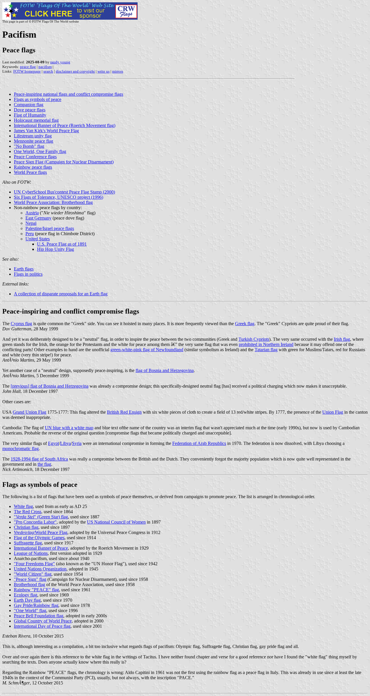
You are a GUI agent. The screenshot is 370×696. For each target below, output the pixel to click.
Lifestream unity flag (33, 135)
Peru (29, 233)
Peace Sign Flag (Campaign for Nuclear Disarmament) (64, 161)
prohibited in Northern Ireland (266, 344)
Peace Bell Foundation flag (38, 615)
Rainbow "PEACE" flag (36, 589)
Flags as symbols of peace (37, 99)
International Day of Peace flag (42, 626)
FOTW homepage (27, 71)
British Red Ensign (124, 412)
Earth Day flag (27, 600)
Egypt (53, 443)
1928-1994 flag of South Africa (39, 458)
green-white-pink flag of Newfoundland (146, 349)
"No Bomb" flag (29, 146)
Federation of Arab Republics (199, 443)
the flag (44, 464)
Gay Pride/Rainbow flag (36, 605)
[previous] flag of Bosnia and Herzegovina (49, 386)
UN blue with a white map (69, 427)
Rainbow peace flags (33, 167)
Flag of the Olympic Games (39, 537)
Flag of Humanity (30, 115)
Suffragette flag (28, 542)
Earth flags (24, 268)
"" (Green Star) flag (41, 516)
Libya (65, 443)
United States (37, 238)
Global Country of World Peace (43, 620)
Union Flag (332, 412)
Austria (32, 212)
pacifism (45, 67)
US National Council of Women (116, 522)
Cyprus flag (21, 323)
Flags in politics (28, 274)
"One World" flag (30, 610)
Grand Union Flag (29, 412)
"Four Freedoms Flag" (34, 563)
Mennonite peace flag (33, 141)
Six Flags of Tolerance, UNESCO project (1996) (58, 197)
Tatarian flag (266, 349)
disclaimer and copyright (75, 71)
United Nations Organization (40, 568)
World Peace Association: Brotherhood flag (53, 202)
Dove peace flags (29, 109)
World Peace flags (30, 172)
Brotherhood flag (29, 584)
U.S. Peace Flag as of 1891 (62, 244)
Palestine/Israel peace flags (49, 228)
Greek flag (244, 323)
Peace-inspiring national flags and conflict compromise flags (68, 94)
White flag (23, 506)
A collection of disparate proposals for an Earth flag (61, 293)
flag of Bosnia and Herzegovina (165, 370)
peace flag (28, 67)
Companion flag (28, 104)
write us (103, 71)
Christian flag (26, 527)
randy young (60, 62)
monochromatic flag (20, 448)
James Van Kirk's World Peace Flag (46, 130)
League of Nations (31, 553)
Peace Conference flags (35, 156)
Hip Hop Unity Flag (55, 249)
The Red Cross (27, 511)
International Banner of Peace (41, 548)
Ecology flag (25, 594)
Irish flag (342, 339)
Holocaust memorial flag (36, 120)
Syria (77, 443)
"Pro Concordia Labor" (35, 522)
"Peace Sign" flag (30, 579)
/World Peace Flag (40, 532)
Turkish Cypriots (253, 339)
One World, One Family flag (40, 151)
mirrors (117, 71)
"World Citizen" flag (32, 574)
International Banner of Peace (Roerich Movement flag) (64, 125)
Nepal (30, 223)
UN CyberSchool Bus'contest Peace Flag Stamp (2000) (64, 191)
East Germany (38, 218)
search (48, 71)
